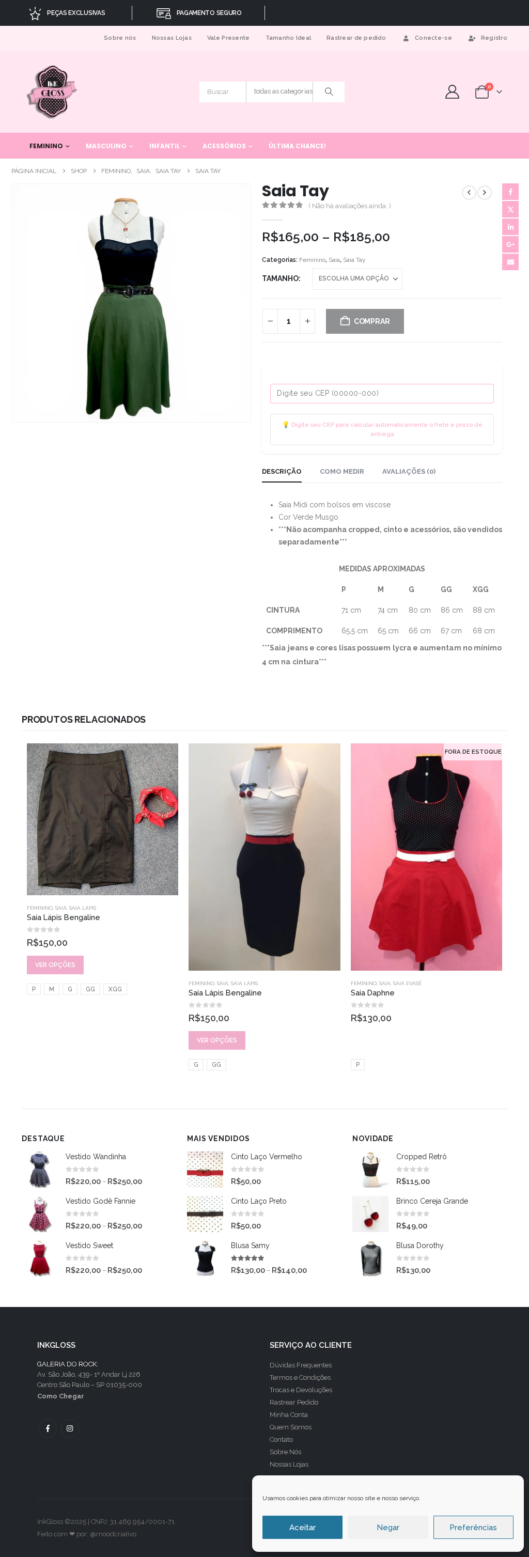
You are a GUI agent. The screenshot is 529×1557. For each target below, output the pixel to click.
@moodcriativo (113, 1534)
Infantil (164, 146)
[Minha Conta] (452, 92)
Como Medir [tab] (342, 471)
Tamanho (280, 278)
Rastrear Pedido (294, 1402)
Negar (388, 1527)
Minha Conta (289, 1415)
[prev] (469, 192)
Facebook (510, 191)
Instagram (69, 1428)
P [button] (34, 989)
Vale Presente (228, 38)
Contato (281, 1439)
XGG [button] (115, 989)
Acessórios (224, 146)
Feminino (46, 146)
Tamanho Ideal (289, 38)
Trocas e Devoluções (301, 1390)
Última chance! (297, 146)
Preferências (473, 1527)
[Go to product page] (102, 819)
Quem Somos (291, 1427)
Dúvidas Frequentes (301, 1365)
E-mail (510, 262)
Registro (494, 38)
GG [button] (90, 989)
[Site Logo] (53, 92)
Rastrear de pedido (356, 38)
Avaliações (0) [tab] (408, 471)
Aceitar (302, 1527)
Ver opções (55, 965)
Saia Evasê (407, 983)
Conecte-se (433, 38)
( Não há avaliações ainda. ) (349, 206)
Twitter (510, 209)
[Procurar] (329, 92)
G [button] (70, 989)
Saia (334, 259)
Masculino (106, 146)
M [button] (51, 989)
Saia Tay (354, 259)
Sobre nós (120, 38)
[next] (484, 192)
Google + (510, 244)
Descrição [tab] (282, 471)
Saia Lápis (82, 908)
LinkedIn (510, 227)
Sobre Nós (285, 1452)
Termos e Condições (300, 1377)
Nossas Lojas (172, 38)
